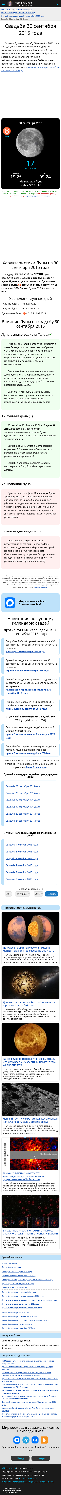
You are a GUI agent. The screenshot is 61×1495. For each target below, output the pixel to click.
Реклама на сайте (46, 1481)
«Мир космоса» (9, 1468)
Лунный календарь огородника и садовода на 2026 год (26, 1320)
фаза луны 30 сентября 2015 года (25, 651)
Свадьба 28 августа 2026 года (14, 1287)
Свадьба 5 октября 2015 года (22, 872)
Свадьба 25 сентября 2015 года (23, 813)
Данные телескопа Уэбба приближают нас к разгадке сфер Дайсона (27, 1368)
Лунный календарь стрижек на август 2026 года (23, 1296)
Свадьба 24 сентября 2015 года (23, 820)
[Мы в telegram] (26, 1440)
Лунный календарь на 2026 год (15, 1312)
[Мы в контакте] (35, 1440)
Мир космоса (7, 9)
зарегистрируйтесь (33, 196)
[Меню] (3, 3)
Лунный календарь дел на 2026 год (17, 1324)
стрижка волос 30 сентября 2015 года (28, 670)
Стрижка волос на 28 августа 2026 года (18, 1276)
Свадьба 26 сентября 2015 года (23, 806)
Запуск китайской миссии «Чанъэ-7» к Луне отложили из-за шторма (28, 1409)
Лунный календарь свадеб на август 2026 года (22, 1308)
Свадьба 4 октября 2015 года (22, 865)
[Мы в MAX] (17, 1440)
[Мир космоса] (10, 4)
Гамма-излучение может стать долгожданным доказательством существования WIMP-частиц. (30, 1385)
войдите (47, 196)
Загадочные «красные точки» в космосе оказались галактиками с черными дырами (30, 1391)
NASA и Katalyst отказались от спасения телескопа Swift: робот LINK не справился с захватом (29, 1397)
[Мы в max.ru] (30, 607)
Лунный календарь (23, 9)
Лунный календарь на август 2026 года (19, 1292)
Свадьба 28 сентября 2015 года (23, 793)
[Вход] (57, 3)
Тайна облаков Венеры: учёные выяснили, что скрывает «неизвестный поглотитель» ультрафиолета (26, 1374)
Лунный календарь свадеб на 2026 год (18, 1328)
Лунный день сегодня (11, 1267)
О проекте (6, 1481)
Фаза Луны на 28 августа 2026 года (17, 1272)
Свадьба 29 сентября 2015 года (23, 786)
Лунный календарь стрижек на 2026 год (19, 1316)
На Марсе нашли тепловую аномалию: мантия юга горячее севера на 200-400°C (28, 1362)
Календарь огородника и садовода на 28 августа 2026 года (27, 1279)
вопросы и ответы (40, 587)
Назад (20, 1458)
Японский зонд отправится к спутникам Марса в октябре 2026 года (29, 1403)
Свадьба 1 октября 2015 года (22, 844)
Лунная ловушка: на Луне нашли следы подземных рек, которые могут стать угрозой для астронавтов (30, 1415)
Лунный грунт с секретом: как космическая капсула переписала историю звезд (30, 1379)
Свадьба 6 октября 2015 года (22, 879)
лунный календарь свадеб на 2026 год (28, 753)
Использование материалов (25, 1481)
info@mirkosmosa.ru (28, 1478)
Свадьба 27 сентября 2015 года (23, 799)
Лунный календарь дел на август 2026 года (20, 1304)
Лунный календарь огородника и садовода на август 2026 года (29, 1300)
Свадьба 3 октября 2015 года (22, 858)
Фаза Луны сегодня (10, 1263)
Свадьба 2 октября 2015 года (22, 851)
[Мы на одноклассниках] (44, 1440)
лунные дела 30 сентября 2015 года (26, 708)
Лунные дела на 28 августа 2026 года (18, 1283)
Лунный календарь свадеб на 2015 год (18, 12)
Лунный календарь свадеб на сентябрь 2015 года (22, 16)
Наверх (41, 1458)
